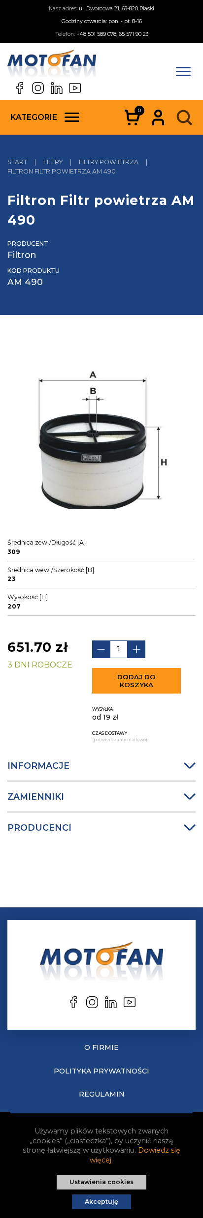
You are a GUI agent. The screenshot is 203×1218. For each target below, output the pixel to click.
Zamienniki (35, 796)
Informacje (38, 765)
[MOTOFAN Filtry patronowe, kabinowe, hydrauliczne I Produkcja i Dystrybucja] (51, 66)
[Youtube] (75, 88)
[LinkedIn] (57, 88)
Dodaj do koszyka (136, 681)
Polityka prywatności (101, 1071)
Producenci (39, 827)
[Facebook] (20, 88)
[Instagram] (38, 88)
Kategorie (33, 117)
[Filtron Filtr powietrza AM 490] (101, 435)
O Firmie (101, 1047)
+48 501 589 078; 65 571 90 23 (112, 34)
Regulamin (102, 1094)
